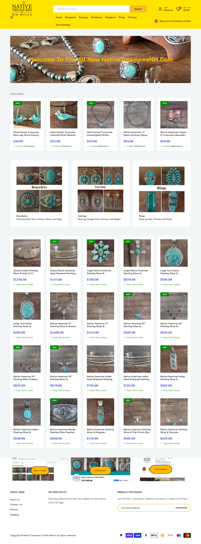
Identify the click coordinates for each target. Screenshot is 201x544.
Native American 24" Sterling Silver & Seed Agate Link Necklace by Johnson (26, 378)
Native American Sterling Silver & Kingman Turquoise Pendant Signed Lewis (100, 431)
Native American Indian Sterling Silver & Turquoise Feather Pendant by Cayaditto (172, 378)
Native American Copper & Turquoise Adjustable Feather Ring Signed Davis (173, 133)
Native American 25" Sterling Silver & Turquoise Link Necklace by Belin (63, 378)
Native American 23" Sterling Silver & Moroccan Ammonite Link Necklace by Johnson (173, 325)
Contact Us (16, 504)
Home (59, 17)
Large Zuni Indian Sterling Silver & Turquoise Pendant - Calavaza (171, 272)
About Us (15, 499)
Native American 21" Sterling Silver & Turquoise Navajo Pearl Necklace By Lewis (99, 325)
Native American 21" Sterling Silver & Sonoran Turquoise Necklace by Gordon (63, 325)
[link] (38, 106)
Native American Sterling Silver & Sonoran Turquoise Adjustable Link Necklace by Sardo (173, 431)
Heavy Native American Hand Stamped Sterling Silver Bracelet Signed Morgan (62, 272)
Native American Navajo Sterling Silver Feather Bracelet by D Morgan (63, 431)
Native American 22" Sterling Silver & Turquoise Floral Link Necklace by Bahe (135, 325)
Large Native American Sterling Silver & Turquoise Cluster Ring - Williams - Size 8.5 (100, 272)
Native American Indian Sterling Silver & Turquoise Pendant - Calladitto (25, 431)
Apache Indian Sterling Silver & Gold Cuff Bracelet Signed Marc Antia (25, 272)
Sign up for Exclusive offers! (175, 21)
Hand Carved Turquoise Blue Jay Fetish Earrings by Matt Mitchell (26, 133)
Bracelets (70, 17)
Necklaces (96, 17)
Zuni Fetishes (63, 24)
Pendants (110, 17)
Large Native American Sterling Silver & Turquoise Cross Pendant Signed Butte (136, 272)
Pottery (132, 17)
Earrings (83, 17)
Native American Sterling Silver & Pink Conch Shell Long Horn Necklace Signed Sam (137, 431)
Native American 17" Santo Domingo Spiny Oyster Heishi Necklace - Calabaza (137, 133)
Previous (10, 124)
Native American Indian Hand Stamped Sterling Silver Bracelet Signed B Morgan (100, 378)
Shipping (14, 514)
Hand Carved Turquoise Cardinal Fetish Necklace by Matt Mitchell (63, 133)
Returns (14, 509)
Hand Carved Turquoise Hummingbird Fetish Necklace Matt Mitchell (99, 133)
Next (191, 124)
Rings (122, 17)
